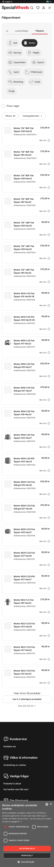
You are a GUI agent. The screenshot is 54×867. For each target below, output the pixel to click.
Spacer (40, 62)
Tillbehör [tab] (39, 31)
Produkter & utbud (12, 783)
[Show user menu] (44, 8)
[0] (38, 7)
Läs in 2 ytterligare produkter (27, 699)
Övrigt (12, 91)
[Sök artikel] (32, 8)
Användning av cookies (14, 765)
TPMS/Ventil (36, 72)
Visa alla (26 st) (25, 706)
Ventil (16, 72)
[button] (49, 1)
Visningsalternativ (30, 116)
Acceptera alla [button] (27, 848)
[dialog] (27, 834)
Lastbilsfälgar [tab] (21, 31)
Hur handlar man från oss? (16, 789)
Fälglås (36, 52)
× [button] (51, 804)
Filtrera (8, 116)
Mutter (32, 43)
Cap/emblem (20, 62)
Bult (15, 43)
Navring (17, 52)
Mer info (42, 140)
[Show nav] (49, 7)
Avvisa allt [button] (27, 855)
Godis (37, 82)
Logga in (8, 1)
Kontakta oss (9, 746)
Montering (18, 82)
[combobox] (46, 804)
